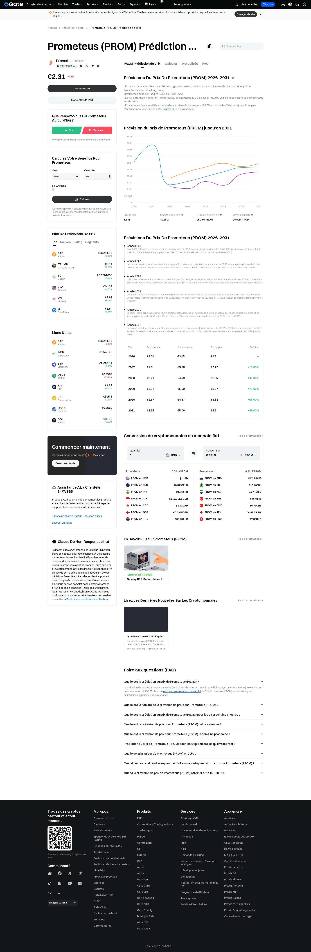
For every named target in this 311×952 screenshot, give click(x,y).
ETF (139, 848)
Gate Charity (145, 910)
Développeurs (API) (192, 870)
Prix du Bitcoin (232, 879)
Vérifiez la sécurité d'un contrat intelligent (199, 863)
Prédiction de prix (73, 28)
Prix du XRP (230, 891)
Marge (141, 836)
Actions (142, 867)
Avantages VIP (190, 818)
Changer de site (246, 14)
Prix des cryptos (234, 867)
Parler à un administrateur (67, 516)
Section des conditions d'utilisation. (87, 599)
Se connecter (249, 4)
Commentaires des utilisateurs (199, 830)
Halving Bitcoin (233, 848)
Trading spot (144, 830)
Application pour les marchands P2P (199, 884)
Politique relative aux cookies (111, 864)
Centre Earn (144, 842)
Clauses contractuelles (108, 846)
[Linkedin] (98, 66)
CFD (139, 861)
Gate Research (233, 842)
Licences (99, 882)
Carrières (99, 824)
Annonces (187, 836)
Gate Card (143, 885)
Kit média (99, 870)
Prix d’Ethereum (233, 885)
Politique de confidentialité (110, 858)
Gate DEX (143, 922)
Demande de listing (192, 855)
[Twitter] (87, 66)
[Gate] (13, 4)
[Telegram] (92, 66)
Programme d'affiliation (195, 892)
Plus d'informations (249, 435)
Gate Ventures (102, 925)
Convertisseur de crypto (238, 916)
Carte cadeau (145, 898)
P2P (139, 818)
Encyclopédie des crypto (239, 836)
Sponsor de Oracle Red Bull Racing (110, 838)
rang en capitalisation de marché (182, 691)
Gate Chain (100, 907)
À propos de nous (104, 818)
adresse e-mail (93, 516)
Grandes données (235, 861)
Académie (230, 818)
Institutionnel (189, 824)
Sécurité (99, 889)
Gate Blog (230, 830)
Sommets (99, 919)
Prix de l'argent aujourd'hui (239, 910)
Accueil (52, 28)
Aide (183, 848)
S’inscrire (268, 4)
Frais (184, 842)
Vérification (188, 876)
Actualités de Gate (235, 824)
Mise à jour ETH (233, 855)
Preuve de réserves (105, 876)
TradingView (188, 898)
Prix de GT (230, 873)
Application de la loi (105, 913)
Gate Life (142, 891)
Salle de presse (103, 830)
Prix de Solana (232, 898)
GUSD (97, 901)
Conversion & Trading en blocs (155, 824)
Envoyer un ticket (62, 522)
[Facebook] (81, 66)
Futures (142, 855)
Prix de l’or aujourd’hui (237, 904)
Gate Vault (143, 928)
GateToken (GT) (103, 895)
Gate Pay (142, 879)
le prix (166, 109)
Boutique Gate (146, 916)
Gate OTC (143, 904)
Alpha (140, 873)
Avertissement (102, 852)
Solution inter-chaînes (194, 904)
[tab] (142, 63)
